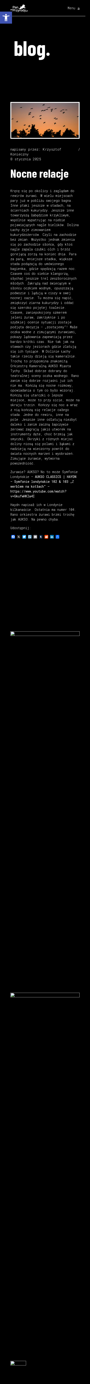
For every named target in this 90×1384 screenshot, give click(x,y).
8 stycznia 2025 (25, 159)
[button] (6, 18)
